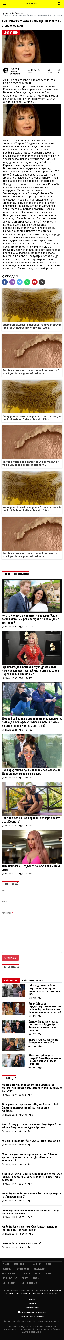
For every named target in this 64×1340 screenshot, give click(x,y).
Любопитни (17, 13)
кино (37, 1273)
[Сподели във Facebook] (5, 282)
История (25, 1273)
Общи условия (32, 1308)
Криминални (23, 1268)
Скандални (39, 1268)
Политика (6, 1268)
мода (36, 1278)
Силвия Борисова (15, 72)
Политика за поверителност (32, 1312)
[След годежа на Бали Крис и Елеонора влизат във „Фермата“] (32, 815)
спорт (48, 1273)
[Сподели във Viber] (12, 282)
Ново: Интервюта (29, 1282)
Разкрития (19, 1263)
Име (4, 890)
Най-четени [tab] (10, 980)
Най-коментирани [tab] (32, 980)
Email (4, 902)
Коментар (7, 913)
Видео (25, 1278)
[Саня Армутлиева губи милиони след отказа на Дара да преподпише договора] (32, 767)
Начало (5, 13)
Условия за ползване (33, 1293)
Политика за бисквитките (32, 1316)
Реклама (32, 1299)
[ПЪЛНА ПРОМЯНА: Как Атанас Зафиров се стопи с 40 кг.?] (13, 1050)
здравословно (9, 1273)
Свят (48, 1263)
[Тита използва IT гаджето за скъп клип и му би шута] (32, 863)
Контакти (32, 1303)
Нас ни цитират (9, 1278)
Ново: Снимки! (9, 1282)
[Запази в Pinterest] (35, 282)
